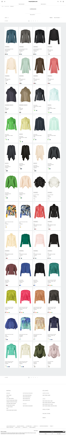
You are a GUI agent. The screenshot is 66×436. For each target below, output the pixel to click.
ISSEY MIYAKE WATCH (26, 396)
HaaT (7, 408)
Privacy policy (36, 430)
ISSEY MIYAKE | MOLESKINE (28, 405)
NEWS (44, 417)
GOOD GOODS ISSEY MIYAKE (11, 410)
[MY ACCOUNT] (5, 2)
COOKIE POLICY (25, 427)
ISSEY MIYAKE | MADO (46, 395)
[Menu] (2, 2)
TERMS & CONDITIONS (9, 427)
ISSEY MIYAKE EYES (26, 398)
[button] (6, 28)
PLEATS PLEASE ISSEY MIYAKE (11, 400)
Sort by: (51, 17)
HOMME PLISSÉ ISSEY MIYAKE (11, 401)
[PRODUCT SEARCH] (58, 2)
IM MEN (7, 396)
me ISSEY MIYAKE (9, 406)
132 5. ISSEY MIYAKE (10, 398)
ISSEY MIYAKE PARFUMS (27, 395)
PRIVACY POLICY (17, 427)
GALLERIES (45, 390)
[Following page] (37, 21)
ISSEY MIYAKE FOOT (26, 400)
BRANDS (8, 390)
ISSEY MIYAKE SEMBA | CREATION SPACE (50, 405)
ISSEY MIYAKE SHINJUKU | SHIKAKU (49, 402)
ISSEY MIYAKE (8, 395)
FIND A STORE (46, 409)
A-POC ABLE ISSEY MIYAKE (11, 403)
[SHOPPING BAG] (63, 2)
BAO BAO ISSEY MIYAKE (10, 405)
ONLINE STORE (46, 413)
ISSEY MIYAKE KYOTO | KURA (48, 404)
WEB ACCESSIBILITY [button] (32, 427)
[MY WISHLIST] (61, 2)
